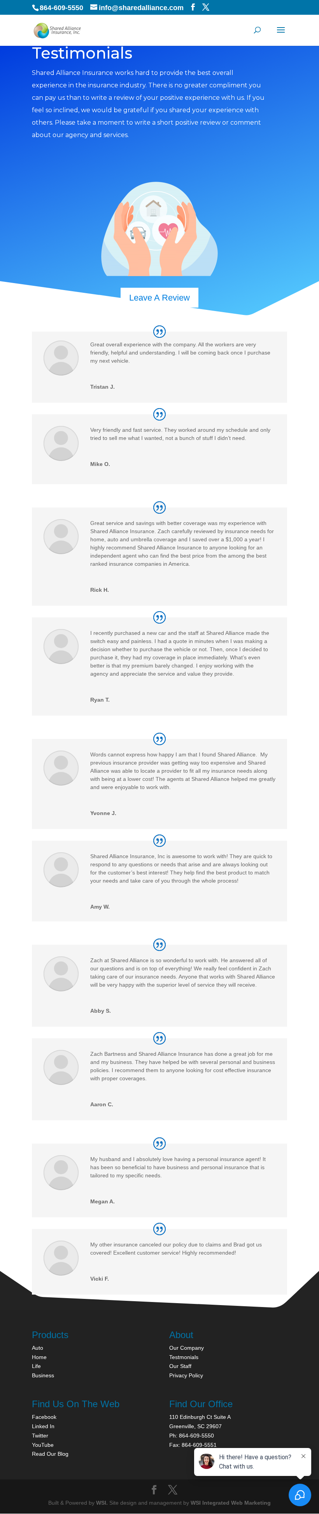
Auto (37, 1348)
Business (43, 1375)
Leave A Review (159, 297)
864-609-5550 (61, 8)
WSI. (102, 1503)
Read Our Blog (50, 1454)
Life (36, 1366)
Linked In (43, 1426)
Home (39, 1357)
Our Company (186, 1348)
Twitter (40, 1435)
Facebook (44, 1417)
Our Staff (180, 1366)
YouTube (43, 1445)
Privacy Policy (186, 1375)
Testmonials (183, 1357)
